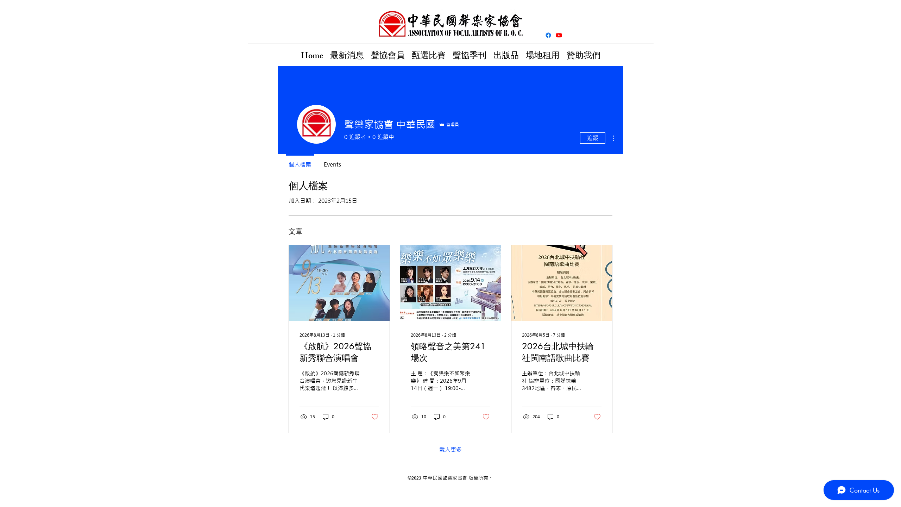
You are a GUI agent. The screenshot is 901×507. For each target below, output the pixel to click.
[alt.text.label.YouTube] (558, 35)
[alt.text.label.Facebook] (548, 35)
